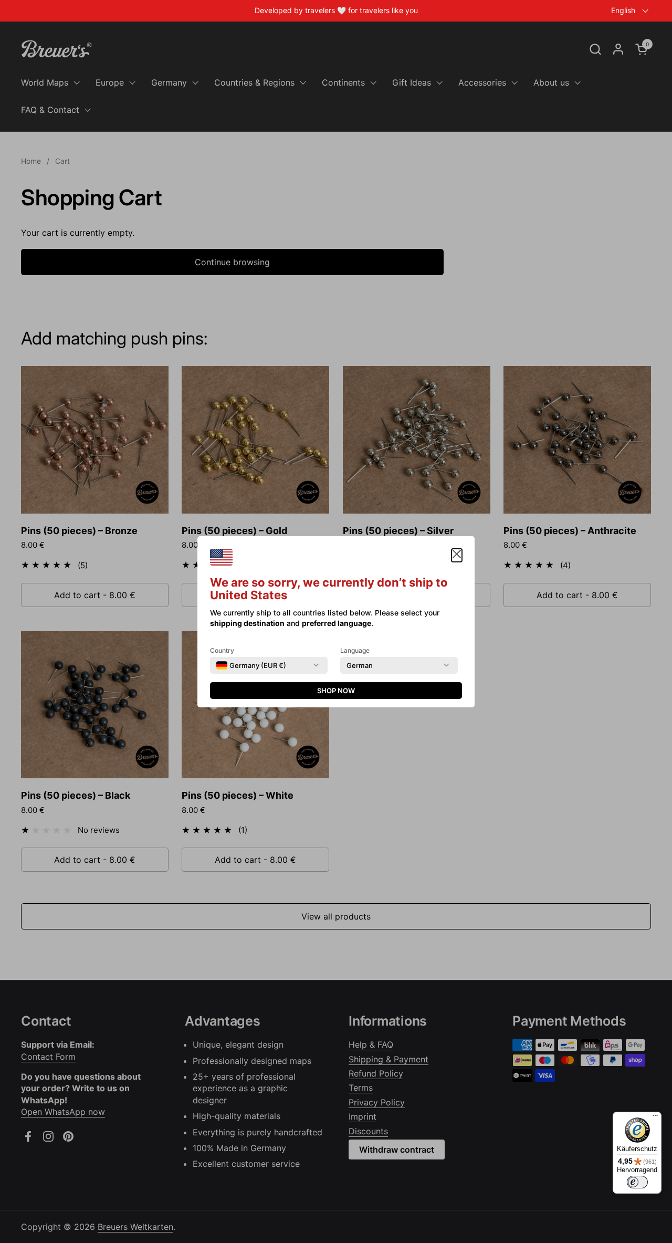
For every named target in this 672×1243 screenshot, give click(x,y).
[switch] (637, 1182)
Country (222, 650)
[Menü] (655, 1118)
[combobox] (251, 665)
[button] (457, 555)
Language (355, 650)
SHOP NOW (336, 690)
